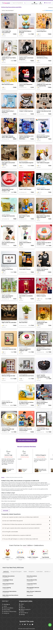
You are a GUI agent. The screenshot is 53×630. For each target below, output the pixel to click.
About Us (23, 608)
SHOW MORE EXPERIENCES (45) (26, 440)
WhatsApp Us (7, 604)
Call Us (5, 606)
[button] (20, 3)
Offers (22, 604)
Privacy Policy (7, 610)
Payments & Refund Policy (10, 612)
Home (2, 477)
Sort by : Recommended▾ (8, 11)
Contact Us (6, 613)
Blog (22, 606)
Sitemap (23, 615)
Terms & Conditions (8, 608)
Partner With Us (24, 613)
